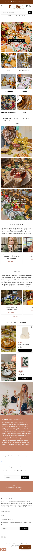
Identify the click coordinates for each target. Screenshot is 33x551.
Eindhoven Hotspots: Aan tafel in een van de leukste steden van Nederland (11, 257)
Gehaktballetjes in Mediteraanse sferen (11, 308)
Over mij (8, 543)
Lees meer (10, 261)
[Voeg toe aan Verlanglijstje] (31, 327)
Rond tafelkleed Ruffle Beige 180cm (23, 345)
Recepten (21, 543)
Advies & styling (14, 543)
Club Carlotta (21, 376)
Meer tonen (16, 266)
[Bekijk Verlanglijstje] (27, 6)
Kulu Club (20, 347)
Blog (26, 543)
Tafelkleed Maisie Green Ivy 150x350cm (24, 373)
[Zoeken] (30, 12)
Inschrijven (25, 477)
